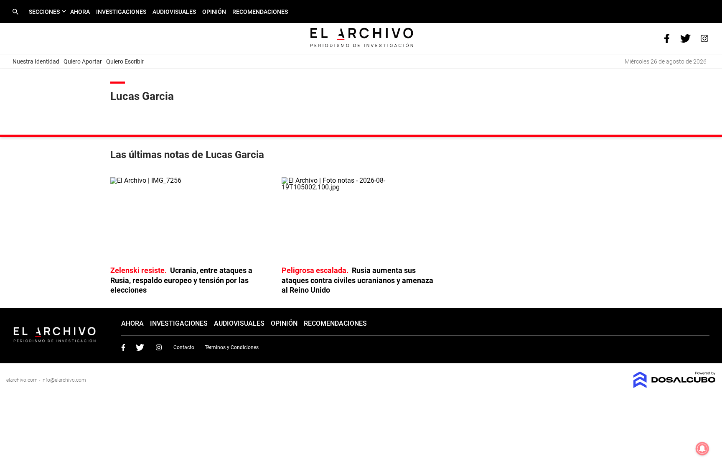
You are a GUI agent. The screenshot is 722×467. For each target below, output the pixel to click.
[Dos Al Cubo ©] (674, 386)
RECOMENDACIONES (260, 11)
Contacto (183, 347)
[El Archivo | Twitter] (685, 38)
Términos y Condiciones (232, 347)
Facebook (123, 347)
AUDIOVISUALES (174, 11)
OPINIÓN (214, 11)
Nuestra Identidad (36, 61)
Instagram (159, 347)
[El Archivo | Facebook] (666, 38)
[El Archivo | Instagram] (704, 38)
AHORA (80, 11)
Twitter (140, 347)
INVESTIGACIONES (121, 11)
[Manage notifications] (702, 448)
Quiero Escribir (125, 61)
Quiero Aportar (83, 61)
